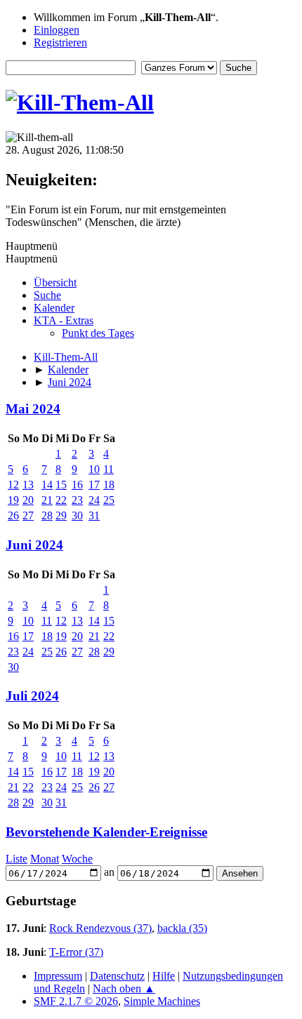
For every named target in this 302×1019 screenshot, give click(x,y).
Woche (77, 859)
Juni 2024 (34, 545)
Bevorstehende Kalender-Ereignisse (106, 832)
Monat (44, 859)
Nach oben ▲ (124, 988)
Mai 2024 (33, 408)
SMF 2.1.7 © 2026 (76, 1001)
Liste (16, 859)
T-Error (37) (76, 952)
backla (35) (182, 928)
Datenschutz (117, 976)
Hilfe (163, 976)
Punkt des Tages (98, 333)
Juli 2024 (32, 695)
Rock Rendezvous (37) (100, 928)
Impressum (58, 976)
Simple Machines (162, 1001)
